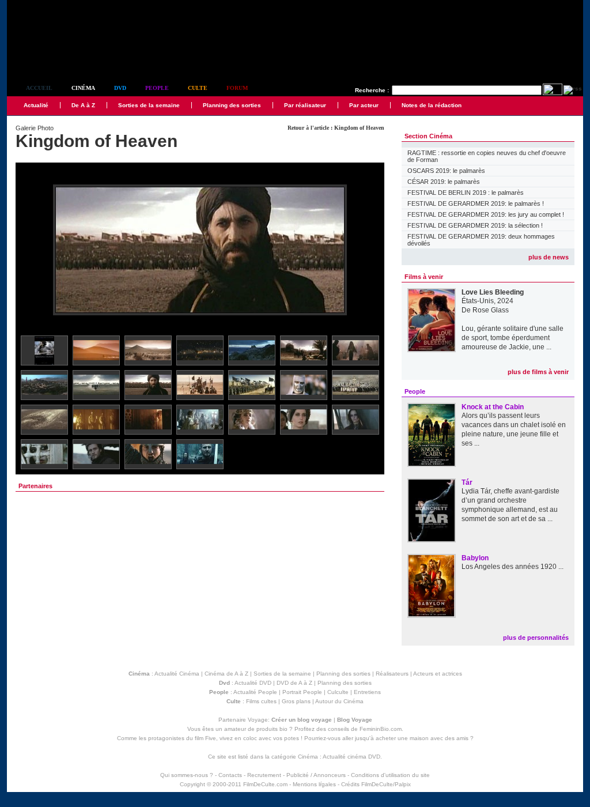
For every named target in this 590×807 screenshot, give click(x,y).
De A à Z (83, 105)
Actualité (36, 105)
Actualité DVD (253, 683)
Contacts (230, 775)
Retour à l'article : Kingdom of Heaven (336, 128)
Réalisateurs (392, 673)
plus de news (548, 257)
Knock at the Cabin (493, 407)
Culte (197, 88)
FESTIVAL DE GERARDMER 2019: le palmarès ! (475, 203)
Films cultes (261, 701)
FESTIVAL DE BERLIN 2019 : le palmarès (465, 192)
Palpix (403, 784)
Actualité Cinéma (176, 673)
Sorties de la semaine (149, 105)
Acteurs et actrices (437, 673)
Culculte (338, 692)
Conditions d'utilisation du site (390, 775)
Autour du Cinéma (339, 701)
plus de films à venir (538, 371)
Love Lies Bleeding (493, 292)
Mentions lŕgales (314, 784)
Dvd (120, 88)
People (157, 88)
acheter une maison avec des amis (422, 738)
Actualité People (255, 692)
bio (283, 729)
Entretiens (367, 692)
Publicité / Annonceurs (316, 775)
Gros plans (296, 701)
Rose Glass (490, 310)
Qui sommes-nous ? (186, 775)
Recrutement (264, 775)
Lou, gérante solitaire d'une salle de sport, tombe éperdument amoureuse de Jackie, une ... (512, 338)
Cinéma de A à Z (226, 673)
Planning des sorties (232, 105)
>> (368, 250)
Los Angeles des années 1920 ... (512, 567)
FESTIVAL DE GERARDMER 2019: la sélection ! (475, 225)
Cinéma (83, 88)
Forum (237, 88)
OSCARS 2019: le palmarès (446, 170)
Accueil (39, 88)
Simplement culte (70, 57)
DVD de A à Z (294, 683)
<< (31, 250)
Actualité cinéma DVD (351, 756)
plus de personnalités (536, 637)
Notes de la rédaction (432, 105)
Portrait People (302, 692)
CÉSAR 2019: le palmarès (443, 181)
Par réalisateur (305, 105)
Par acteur (364, 105)
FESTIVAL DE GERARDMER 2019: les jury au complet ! (485, 214)
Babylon (475, 558)
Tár (467, 482)
